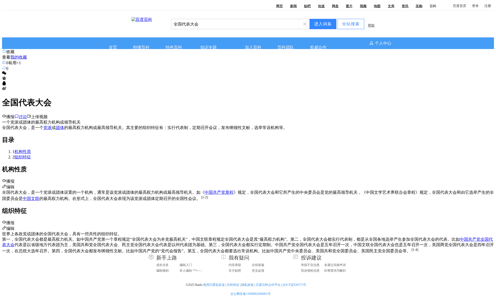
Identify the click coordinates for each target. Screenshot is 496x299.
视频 (363, 6)
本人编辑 (186, 270)
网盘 (335, 6)
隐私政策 (247, 285)
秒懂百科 (141, 47)
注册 (487, 6)
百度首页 (459, 6)
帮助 (371, 25)
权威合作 (318, 47)
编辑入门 (186, 265)
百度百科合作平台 (268, 285)
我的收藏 (18, 57)
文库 (391, 6)
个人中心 (383, 43)
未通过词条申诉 (335, 265)
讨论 (23, 117)
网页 (279, 6)
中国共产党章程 (219, 192)
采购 (419, 6)
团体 (60, 127)
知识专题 (208, 47)
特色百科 (174, 47)
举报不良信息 (310, 265)
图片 (349, 6)
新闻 (293, 6)
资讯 (405, 6)
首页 (113, 47)
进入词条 (323, 24)
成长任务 (162, 265)
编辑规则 (162, 270)
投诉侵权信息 (310, 270)
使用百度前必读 (214, 285)
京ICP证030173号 (295, 285)
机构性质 (22, 151)
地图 (377, 6)
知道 (321, 6)
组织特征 (22, 157)
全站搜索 (351, 24)
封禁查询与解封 (335, 270)
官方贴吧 (235, 270)
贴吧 (307, 6)
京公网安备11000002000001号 (250, 294)
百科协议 (233, 285)
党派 (47, 127)
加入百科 (253, 47)
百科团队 (285, 47)
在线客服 (258, 265)
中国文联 (31, 198)
